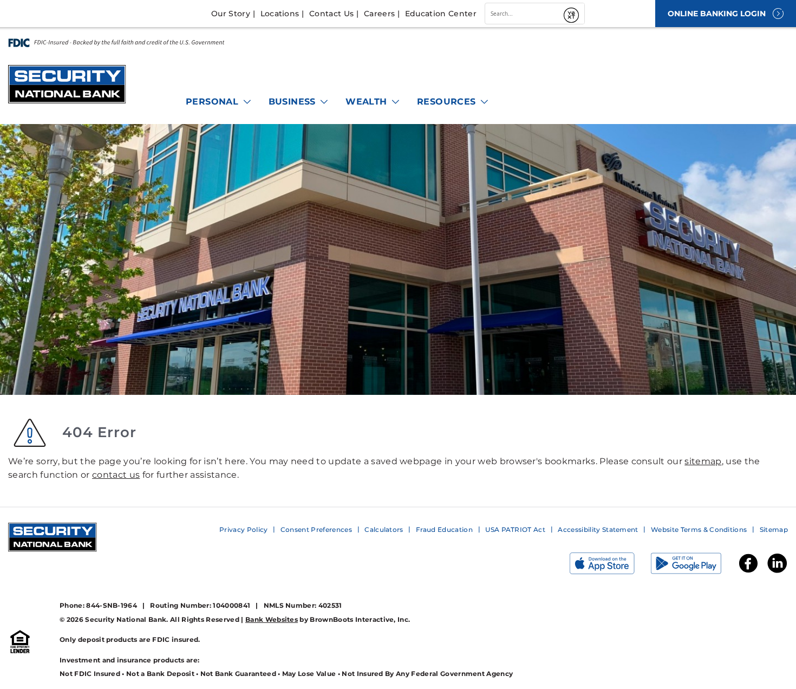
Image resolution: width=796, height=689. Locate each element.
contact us (116, 475)
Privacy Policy (243, 529)
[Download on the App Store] (610, 565)
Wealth (367, 101)
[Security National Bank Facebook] (748, 572)
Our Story (230, 13)
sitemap (702, 461)
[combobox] (522, 13)
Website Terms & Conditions (699, 529)
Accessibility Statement (598, 529)
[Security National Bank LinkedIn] (777, 572)
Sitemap (774, 529)
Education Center (441, 13)
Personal (214, 101)
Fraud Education (444, 529)
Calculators (383, 529)
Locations (279, 13)
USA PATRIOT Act (515, 529)
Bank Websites (271, 619)
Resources (448, 101)
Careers (379, 13)
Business (294, 101)
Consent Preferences (316, 529)
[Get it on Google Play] (694, 565)
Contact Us (331, 13)
